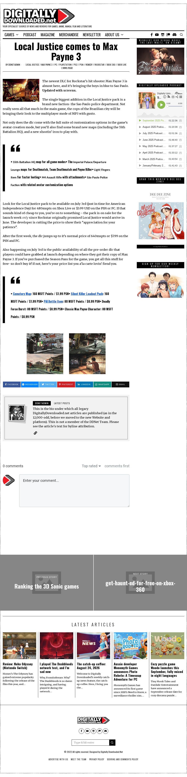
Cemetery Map (22, 294)
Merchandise (69, 34)
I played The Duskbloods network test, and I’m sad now (56, 667)
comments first (117, 466)
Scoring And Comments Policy (122, 759)
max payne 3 (46, 64)
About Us (112, 34)
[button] (112, 742)
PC (56, 64)
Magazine (48, 34)
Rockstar (99, 64)
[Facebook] (152, 34)
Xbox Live (122, 64)
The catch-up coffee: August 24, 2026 (91, 665)
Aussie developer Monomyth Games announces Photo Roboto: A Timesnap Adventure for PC (127, 671)
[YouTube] (157, 34)
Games (9, 34)
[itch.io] (162, 34)
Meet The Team (78, 759)
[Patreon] (168, 34)
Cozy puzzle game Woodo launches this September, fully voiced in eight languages (167, 669)
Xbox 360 (111, 64)
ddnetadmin (14, 64)
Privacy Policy (96, 759)
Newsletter (92, 34)
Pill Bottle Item (53, 301)
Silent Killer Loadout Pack (87, 294)
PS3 (75, 64)
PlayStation (65, 64)
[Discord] (174, 34)
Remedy (89, 64)
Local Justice (32, 64)
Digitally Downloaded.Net (112, 751)
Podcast (29, 34)
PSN (81, 64)
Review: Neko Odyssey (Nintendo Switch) (18, 665)
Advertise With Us (58, 759)
